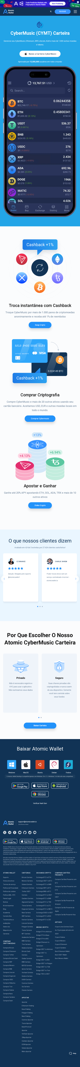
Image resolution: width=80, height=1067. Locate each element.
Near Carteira (26, 912)
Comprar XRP (7, 962)
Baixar (62, 11)
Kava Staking (26, 1009)
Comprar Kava (7, 993)
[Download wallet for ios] (40, 786)
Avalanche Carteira (28, 937)
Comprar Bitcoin (8, 948)
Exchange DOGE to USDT (44, 912)
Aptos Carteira (27, 969)
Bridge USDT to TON (43, 967)
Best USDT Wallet (61, 955)
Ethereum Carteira (28, 888)
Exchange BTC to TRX (43, 902)
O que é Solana (60, 937)
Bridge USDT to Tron (43, 970)
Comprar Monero (8, 965)
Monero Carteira (27, 881)
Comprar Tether (8, 955)
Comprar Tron (7, 986)
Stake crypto (40, 505)
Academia (6, 912)
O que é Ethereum (61, 944)
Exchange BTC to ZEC (43, 920)
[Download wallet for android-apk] (59, 786)
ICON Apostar (26, 1044)
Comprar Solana (8, 990)
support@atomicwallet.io (27, 822)
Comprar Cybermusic (40, 418)
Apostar (24, 1002)
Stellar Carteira (27, 958)
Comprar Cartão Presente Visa (65, 914)
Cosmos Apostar (27, 1020)
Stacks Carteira (27, 990)
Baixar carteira (40, 725)
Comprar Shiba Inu (9, 983)
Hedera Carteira (27, 948)
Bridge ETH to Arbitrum (44, 931)
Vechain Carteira (27, 972)
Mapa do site (7, 930)
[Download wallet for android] (20, 786)
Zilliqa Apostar (26, 1037)
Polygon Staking (27, 1013)
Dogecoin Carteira (28, 909)
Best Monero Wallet (61, 958)
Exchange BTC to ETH (43, 877)
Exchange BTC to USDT (44, 895)
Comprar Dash (8, 1001)
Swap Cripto (40, 325)
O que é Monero (60, 941)
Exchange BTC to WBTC (44, 909)
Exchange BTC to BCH (43, 916)
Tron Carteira (26, 944)
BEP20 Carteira (27, 965)
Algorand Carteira (27, 902)
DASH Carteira (26, 979)
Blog (4, 909)
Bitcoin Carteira (27, 877)
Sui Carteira (26, 986)
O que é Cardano (60, 948)
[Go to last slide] (4, 579)
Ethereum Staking (28, 1006)
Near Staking (26, 1016)
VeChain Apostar (27, 1034)
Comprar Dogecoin (9, 976)
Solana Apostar (27, 1048)
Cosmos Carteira (27, 983)
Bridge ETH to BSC (42, 939)
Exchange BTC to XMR (43, 884)
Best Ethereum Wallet (62, 951)
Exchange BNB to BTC (43, 891)
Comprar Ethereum (9, 951)
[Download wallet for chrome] (40, 794)
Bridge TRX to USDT (43, 974)
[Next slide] (76, 579)
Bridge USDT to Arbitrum (44, 949)
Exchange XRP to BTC (43, 888)
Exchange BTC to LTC (43, 905)
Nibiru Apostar (26, 1051)
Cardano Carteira (27, 898)
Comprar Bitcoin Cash (10, 958)
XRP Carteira (26, 916)
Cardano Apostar (27, 1041)
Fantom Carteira (27, 920)
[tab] (37, 606)
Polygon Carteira (27, 927)
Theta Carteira (27, 905)
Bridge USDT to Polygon (44, 963)
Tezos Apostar (27, 1023)
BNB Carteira (26, 941)
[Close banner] (78, 2)
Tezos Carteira (27, 930)
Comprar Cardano (9, 997)
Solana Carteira (27, 884)
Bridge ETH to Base (42, 935)
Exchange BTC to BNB (43, 898)
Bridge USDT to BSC (43, 960)
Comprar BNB (7, 969)
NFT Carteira (26, 934)
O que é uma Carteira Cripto (64, 927)
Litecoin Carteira (27, 923)
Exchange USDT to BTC (44, 881)
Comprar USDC (8, 979)
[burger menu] (75, 11)
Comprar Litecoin (9, 972)
